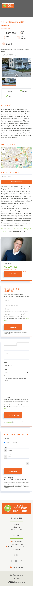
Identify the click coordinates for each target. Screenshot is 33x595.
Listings (9, 229)
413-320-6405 (10, 266)
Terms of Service (9, 422)
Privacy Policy (26, 421)
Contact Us (10, 343)
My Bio (24, 271)
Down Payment (8, 454)
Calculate (13, 471)
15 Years (15, 442)
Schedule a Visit (22, 343)
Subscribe (12, 327)
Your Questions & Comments (11, 376)
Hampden (19, 229)
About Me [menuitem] (16, 527)
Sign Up (20, 567)
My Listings (6, 269)
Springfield (27, 229)
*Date (5, 362)
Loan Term (6, 438)
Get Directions (16, 182)
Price (5, 447)
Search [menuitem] (16, 524)
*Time (5, 369)
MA (14, 229)
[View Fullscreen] (3, 156)
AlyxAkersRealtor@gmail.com (17, 547)
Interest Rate (7, 460)
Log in (15, 567)
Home (3, 229)
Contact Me (13, 274)
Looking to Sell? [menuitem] (16, 530)
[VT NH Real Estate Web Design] (16, 582)
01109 (5, 231)
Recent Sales (13, 269)
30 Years (8, 442)
